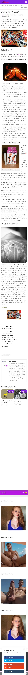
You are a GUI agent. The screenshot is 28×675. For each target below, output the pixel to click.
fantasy (16, 5)
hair (24, 5)
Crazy (11, 5)
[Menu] (26, 2)
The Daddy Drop (17, 401)
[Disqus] (14, 429)
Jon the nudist (5, 15)
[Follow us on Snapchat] (26, 493)
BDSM (2, 5)
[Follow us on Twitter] (23, 493)
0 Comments (24, 7)
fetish (20, 5)
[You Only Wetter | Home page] (6, 2)
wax (9, 355)
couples (7, 5)
